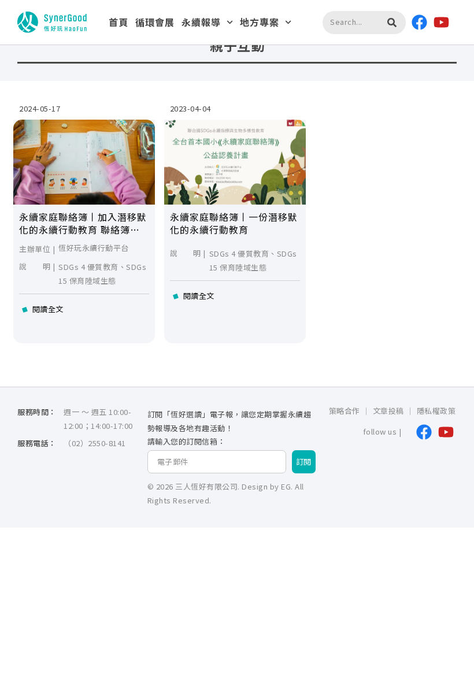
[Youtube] (442, 23)
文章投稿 (388, 410)
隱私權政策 (436, 410)
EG (286, 486)
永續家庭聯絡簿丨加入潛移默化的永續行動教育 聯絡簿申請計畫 (83, 230)
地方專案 (259, 22)
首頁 (118, 22)
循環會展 (155, 22)
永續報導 (201, 22)
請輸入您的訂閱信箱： (186, 442)
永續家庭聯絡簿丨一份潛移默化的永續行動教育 (234, 223)
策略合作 (344, 410)
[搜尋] (392, 22)
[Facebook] (420, 23)
